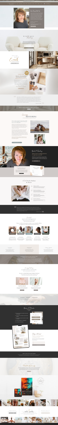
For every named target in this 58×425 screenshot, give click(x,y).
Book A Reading (37, 151)
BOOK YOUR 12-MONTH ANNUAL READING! (29, 107)
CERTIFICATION (29, 270)
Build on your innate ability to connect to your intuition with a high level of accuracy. (12, 239)
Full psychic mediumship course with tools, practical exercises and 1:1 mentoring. (37, 239)
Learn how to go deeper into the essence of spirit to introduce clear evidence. (29, 239)
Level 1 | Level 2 (36, 286)
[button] (44, 3)
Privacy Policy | (22, 413)
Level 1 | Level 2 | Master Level (22, 286)
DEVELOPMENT (29, 219)
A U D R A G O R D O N (11, 3)
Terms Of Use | (25, 413)
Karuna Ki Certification (36, 285)
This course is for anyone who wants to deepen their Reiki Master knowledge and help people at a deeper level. (36, 288)
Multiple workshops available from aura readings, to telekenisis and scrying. (45, 239)
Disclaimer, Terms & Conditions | (30, 413)
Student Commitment (35, 413)
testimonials (34, 200)
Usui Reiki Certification (22, 285)
